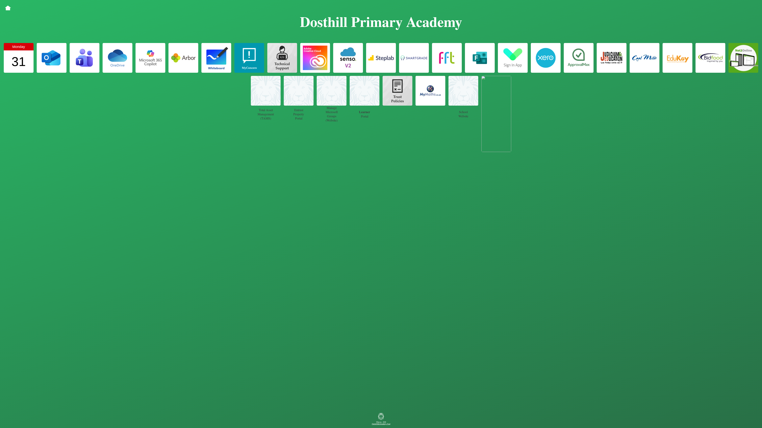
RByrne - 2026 (381, 423)
